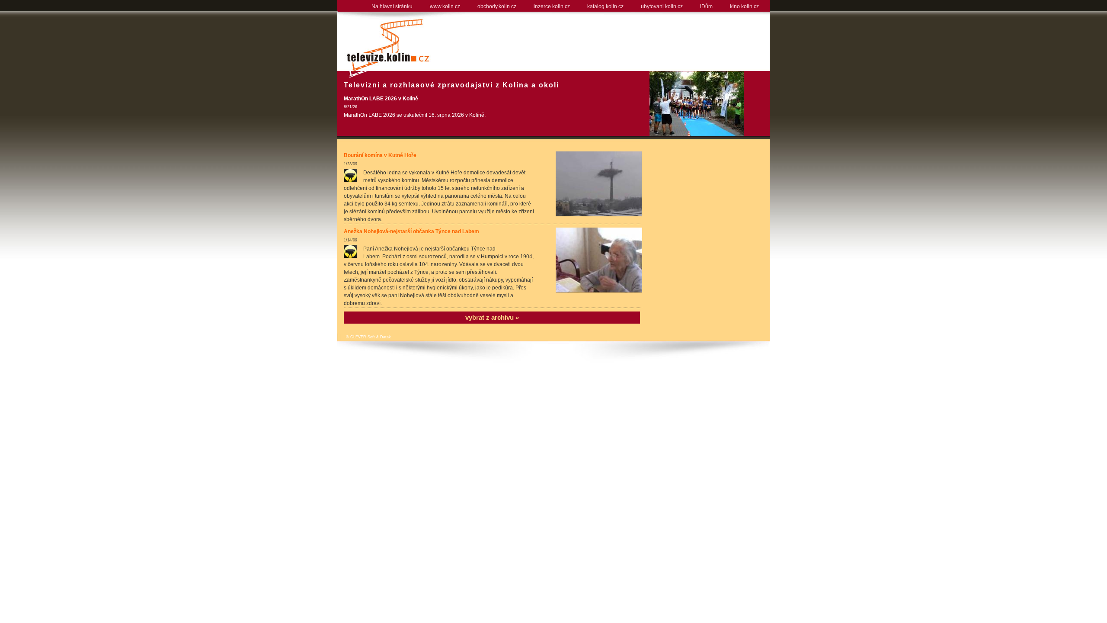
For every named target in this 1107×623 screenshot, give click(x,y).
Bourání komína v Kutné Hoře (380, 155)
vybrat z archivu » (492, 317)
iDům (706, 6)
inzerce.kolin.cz (552, 6)
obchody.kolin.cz (496, 6)
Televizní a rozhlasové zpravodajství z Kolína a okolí (451, 85)
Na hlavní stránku (392, 6)
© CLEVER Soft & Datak (368, 337)
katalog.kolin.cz (605, 6)
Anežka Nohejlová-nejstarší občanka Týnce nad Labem (411, 231)
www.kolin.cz (445, 6)
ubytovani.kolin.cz (662, 6)
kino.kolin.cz (744, 6)
